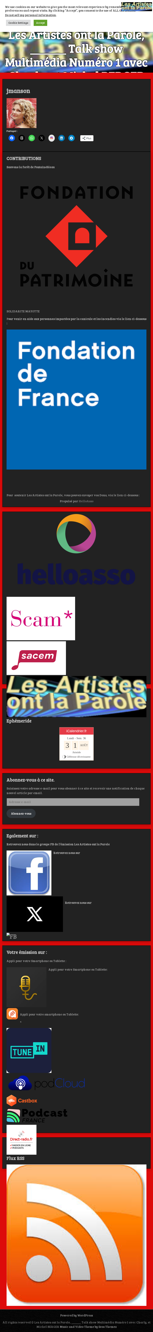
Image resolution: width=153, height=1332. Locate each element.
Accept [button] (40, 23)
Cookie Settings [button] (18, 23)
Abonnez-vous (21, 813)
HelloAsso (86, 501)
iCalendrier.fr (76, 731)
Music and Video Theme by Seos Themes (88, 1327)
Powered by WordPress (76, 1315)
